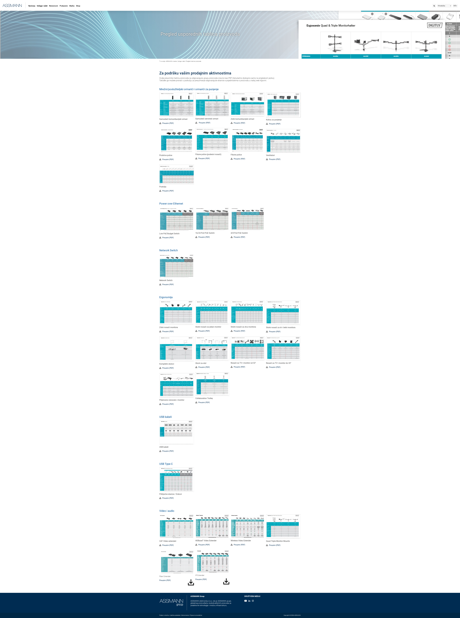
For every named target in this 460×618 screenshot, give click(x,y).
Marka (71, 6)
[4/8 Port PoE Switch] (248, 219)
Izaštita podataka (175, 615)
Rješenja (31, 6)
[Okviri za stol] (212, 349)
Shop (78, 6)
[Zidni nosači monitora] (176, 313)
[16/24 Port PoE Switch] (212, 219)
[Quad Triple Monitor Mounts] (283, 526)
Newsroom (53, 6)
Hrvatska (441, 6)
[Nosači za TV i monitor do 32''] (283, 349)
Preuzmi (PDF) (168, 123)
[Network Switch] (176, 266)
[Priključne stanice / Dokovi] (176, 479)
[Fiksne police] (248, 140)
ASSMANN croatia (171, 61)
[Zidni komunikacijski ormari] (248, 105)
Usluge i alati (42, 6)
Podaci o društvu (164, 615)
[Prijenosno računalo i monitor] (176, 385)
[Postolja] (176, 174)
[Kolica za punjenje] (283, 105)
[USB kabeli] (176, 432)
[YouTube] (245, 601)
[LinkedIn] (249, 601)
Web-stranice (185, 615)
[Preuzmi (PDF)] (160, 123)
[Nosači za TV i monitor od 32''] (248, 348)
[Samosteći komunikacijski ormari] (176, 105)
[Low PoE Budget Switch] (176, 219)
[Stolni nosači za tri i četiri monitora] (283, 313)
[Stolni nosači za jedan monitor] (212, 313)
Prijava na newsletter (196, 615)
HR (454, 6)
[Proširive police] (176, 140)
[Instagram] (253, 601)
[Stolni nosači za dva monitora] (248, 313)
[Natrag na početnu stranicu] (12, 5)
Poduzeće (64, 6)
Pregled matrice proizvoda (193, 61)
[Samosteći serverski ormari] (212, 104)
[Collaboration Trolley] (212, 384)
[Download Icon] (160, 545)
